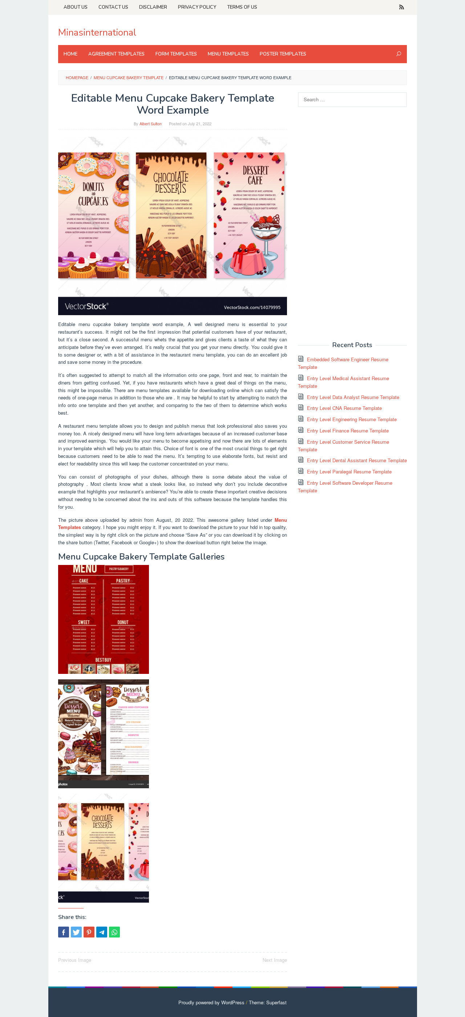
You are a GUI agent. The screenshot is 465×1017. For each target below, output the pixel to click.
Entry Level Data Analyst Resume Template (353, 397)
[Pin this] (89, 932)
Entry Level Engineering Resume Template (352, 419)
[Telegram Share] (101, 932)
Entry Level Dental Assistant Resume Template (357, 460)
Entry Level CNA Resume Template (344, 407)
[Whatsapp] (114, 932)
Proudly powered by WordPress (211, 1002)
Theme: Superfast (268, 1002)
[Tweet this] (76, 932)
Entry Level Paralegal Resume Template (349, 471)
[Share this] (63, 932)
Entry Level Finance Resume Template (348, 430)
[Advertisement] (352, 223)
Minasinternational (97, 32)
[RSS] (401, 7)
